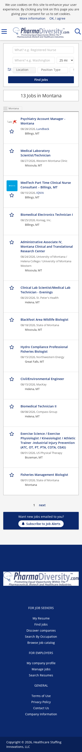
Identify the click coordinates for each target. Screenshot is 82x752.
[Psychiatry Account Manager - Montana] (12, 121)
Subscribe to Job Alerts (43, 524)
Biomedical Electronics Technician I (47, 214)
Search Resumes (41, 675)
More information (32, 18)
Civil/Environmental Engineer (42, 379)
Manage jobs (41, 669)
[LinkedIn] (45, 595)
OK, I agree (57, 18)
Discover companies (41, 630)
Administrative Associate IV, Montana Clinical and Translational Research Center (47, 246)
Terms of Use (41, 696)
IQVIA (40, 193)
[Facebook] (31, 595)
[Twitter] (38, 595)
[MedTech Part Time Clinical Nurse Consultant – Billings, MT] (12, 185)
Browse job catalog (41, 643)
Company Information (41, 714)
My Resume (41, 618)
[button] (10, 69)
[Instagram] (51, 595)
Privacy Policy (41, 702)
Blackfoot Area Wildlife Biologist (44, 319)
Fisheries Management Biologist (44, 475)
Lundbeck (42, 129)
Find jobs (41, 624)
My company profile (41, 663)
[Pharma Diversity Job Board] (41, 32)
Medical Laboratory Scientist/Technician (36, 153)
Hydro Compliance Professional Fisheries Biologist (44, 349)
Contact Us (41, 708)
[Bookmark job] (12, 131)
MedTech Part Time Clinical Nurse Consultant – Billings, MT (46, 185)
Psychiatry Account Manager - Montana (43, 121)
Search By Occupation (41, 636)
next (42, 505)
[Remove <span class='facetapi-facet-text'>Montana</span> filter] (5, 108)
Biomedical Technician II (38, 406)
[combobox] (43, 49)
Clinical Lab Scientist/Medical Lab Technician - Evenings (45, 290)
